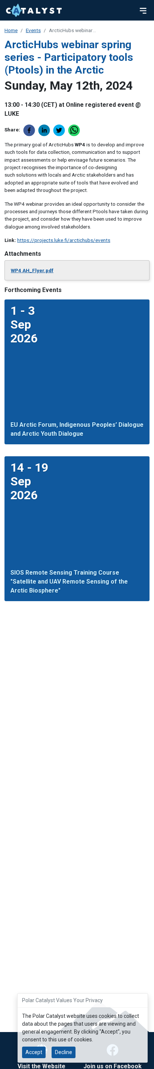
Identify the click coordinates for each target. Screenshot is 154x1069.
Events (33, 30)
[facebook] (30, 130)
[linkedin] (45, 130)
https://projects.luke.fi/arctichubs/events (63, 240)
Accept (33, 1052)
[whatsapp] (75, 130)
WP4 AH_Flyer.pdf (32, 270)
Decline (63, 1052)
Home (11, 30)
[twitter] (60, 130)
